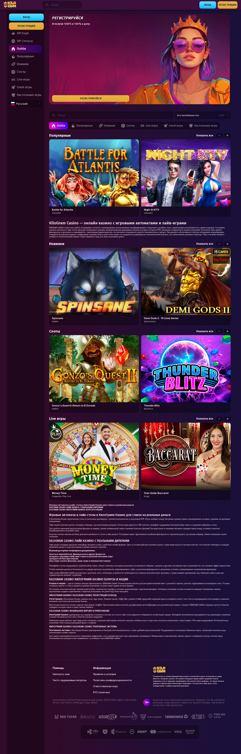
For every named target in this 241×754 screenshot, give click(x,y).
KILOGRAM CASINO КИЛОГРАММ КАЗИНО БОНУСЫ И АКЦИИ (75, 510)
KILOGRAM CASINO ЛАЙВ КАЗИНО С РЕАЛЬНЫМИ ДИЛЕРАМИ (76, 507)
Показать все (204, 135)
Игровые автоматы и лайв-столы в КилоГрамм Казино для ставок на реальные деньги (91, 505)
